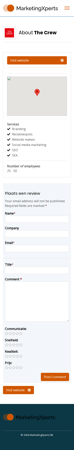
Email (9, 243)
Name (9, 213)
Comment (13, 279)
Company (12, 228)
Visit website (19, 60)
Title (8, 264)
